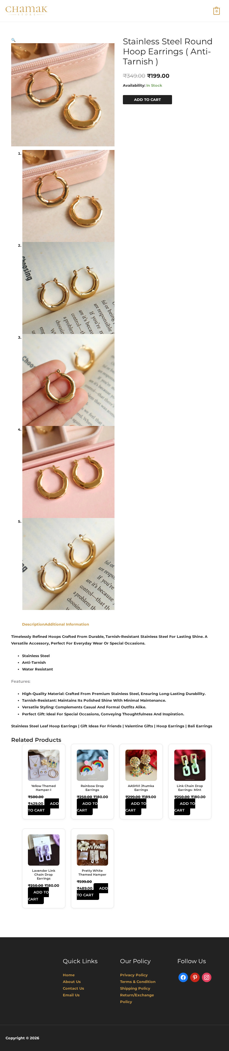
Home (69, 975)
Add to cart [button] (43, 806)
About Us (72, 981)
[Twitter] (195, 977)
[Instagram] (206, 977)
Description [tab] (33, 624)
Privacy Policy (134, 975)
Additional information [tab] (67, 624)
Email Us (71, 995)
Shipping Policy (135, 988)
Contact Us (73, 988)
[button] (13, 40)
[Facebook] (183, 977)
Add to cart (147, 99)
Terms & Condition (138, 981)
